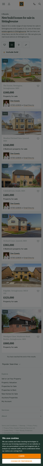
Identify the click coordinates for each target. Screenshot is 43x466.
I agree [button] (21, 456)
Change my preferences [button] (21, 461)
